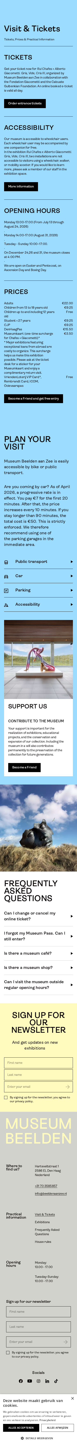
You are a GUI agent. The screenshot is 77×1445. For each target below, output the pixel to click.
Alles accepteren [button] (21, 1427)
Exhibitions (42, 1222)
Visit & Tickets (45, 1214)
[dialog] (38, 1419)
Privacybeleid (47, 1420)
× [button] (72, 1398)
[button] (38, 1438)
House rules (43, 1242)
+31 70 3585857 (46, 1186)
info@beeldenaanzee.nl (51, 1193)
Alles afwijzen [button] (57, 1427)
